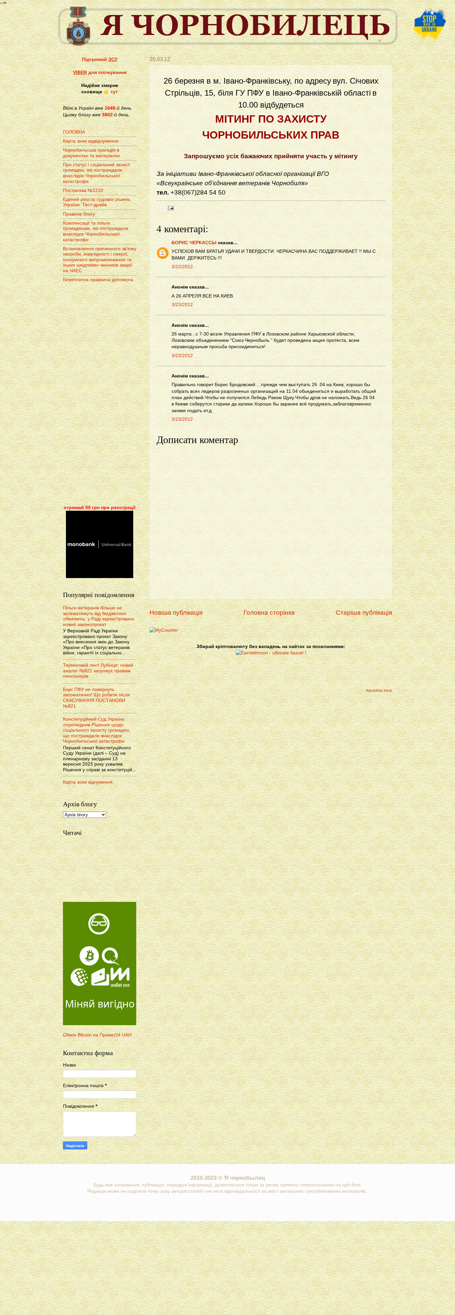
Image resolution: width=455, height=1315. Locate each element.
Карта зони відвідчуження (91, 141)
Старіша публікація (364, 612)
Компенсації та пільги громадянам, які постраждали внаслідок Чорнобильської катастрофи (95, 231)
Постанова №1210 (83, 190)
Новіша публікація (176, 612)
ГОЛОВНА (74, 132)
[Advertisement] (99, 394)
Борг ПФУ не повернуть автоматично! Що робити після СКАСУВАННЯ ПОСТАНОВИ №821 (96, 698)
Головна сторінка (269, 612)
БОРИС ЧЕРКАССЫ (194, 242)
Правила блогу (79, 214)
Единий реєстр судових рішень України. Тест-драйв (96, 202)
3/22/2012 (182, 266)
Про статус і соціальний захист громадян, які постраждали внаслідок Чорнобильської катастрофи (96, 173)
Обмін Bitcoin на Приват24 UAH (97, 1034)
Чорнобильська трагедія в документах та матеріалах (91, 153)
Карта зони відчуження (88, 782)
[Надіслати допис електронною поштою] (170, 207)
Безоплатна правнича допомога (98, 279)
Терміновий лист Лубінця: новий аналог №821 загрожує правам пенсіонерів (98, 671)
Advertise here (379, 690)
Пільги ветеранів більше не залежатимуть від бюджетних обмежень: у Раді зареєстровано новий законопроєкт (98, 616)
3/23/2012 (182, 304)
